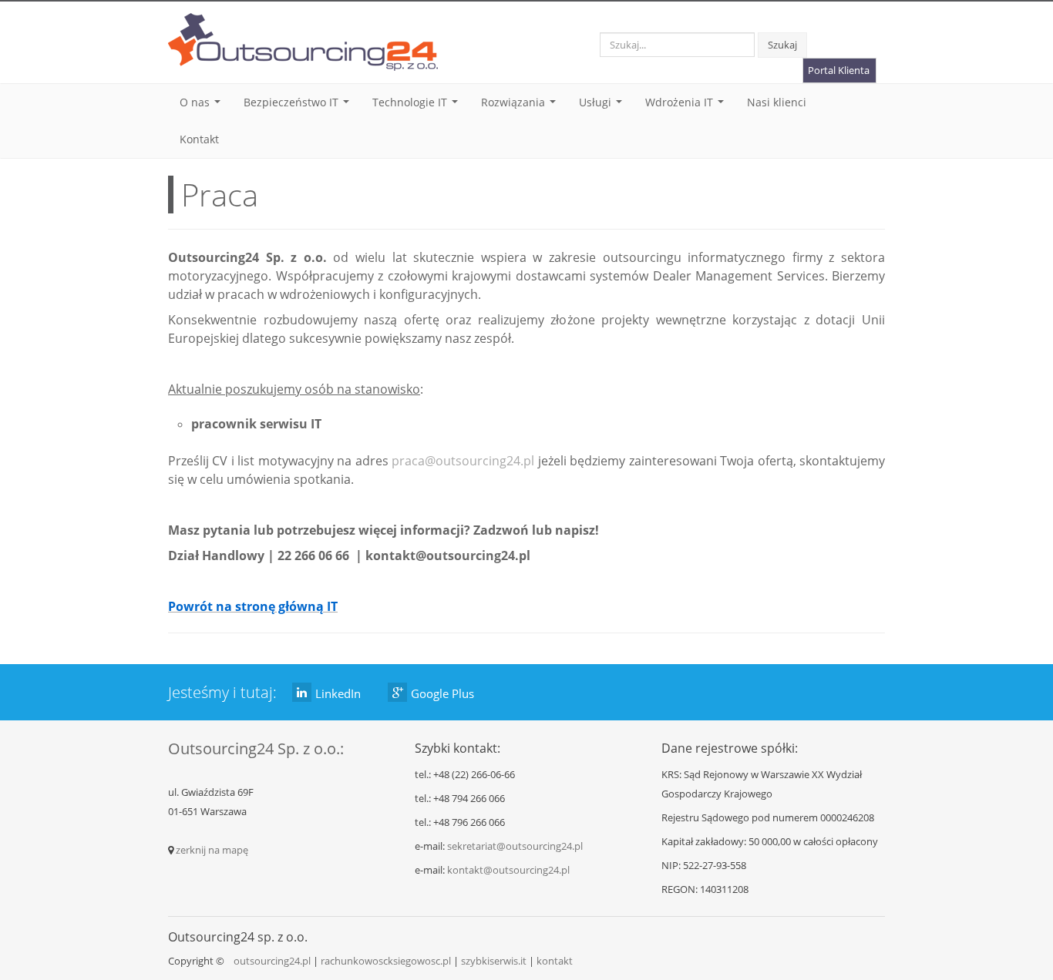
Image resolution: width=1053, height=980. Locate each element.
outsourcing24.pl (272, 961)
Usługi (603, 106)
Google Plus (442, 693)
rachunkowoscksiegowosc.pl (386, 961)
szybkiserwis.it (493, 961)
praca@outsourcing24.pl (463, 460)
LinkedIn (338, 693)
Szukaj (782, 45)
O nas (203, 106)
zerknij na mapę (212, 850)
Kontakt (199, 139)
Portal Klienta (839, 70)
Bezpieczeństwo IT (299, 106)
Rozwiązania (521, 106)
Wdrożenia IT (687, 106)
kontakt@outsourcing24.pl (508, 870)
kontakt (555, 961)
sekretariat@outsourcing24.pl (515, 846)
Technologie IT (418, 106)
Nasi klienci (776, 102)
